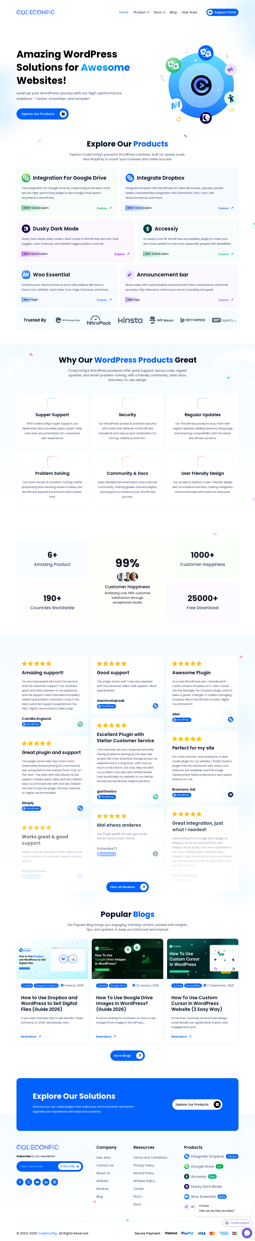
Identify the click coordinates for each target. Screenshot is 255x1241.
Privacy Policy (143, 1165)
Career (138, 1189)
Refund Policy (143, 1173)
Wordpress (54, 1182)
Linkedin (45, 1182)
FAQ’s (137, 1197)
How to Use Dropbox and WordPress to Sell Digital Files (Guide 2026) (49, 1003)
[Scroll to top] (127, 1222)
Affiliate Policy (144, 1181)
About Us (103, 1173)
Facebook (19, 1182)
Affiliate (102, 1181)
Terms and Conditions (150, 1158)
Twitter (28, 1182)
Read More (28, 1037)
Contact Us (105, 1165)
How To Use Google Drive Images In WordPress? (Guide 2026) (124, 1003)
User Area (103, 1158)
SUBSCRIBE (67, 1166)
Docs (137, 1204)
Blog (99, 1197)
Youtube (37, 1182)
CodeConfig (48, 1233)
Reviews (102, 1189)
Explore (102, 208)
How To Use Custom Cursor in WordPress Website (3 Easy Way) (196, 1003)
